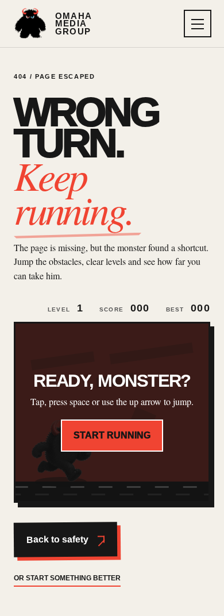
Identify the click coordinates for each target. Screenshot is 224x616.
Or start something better (67, 578)
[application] (112, 412)
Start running (112, 435)
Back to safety (57, 539)
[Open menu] (197, 23)
